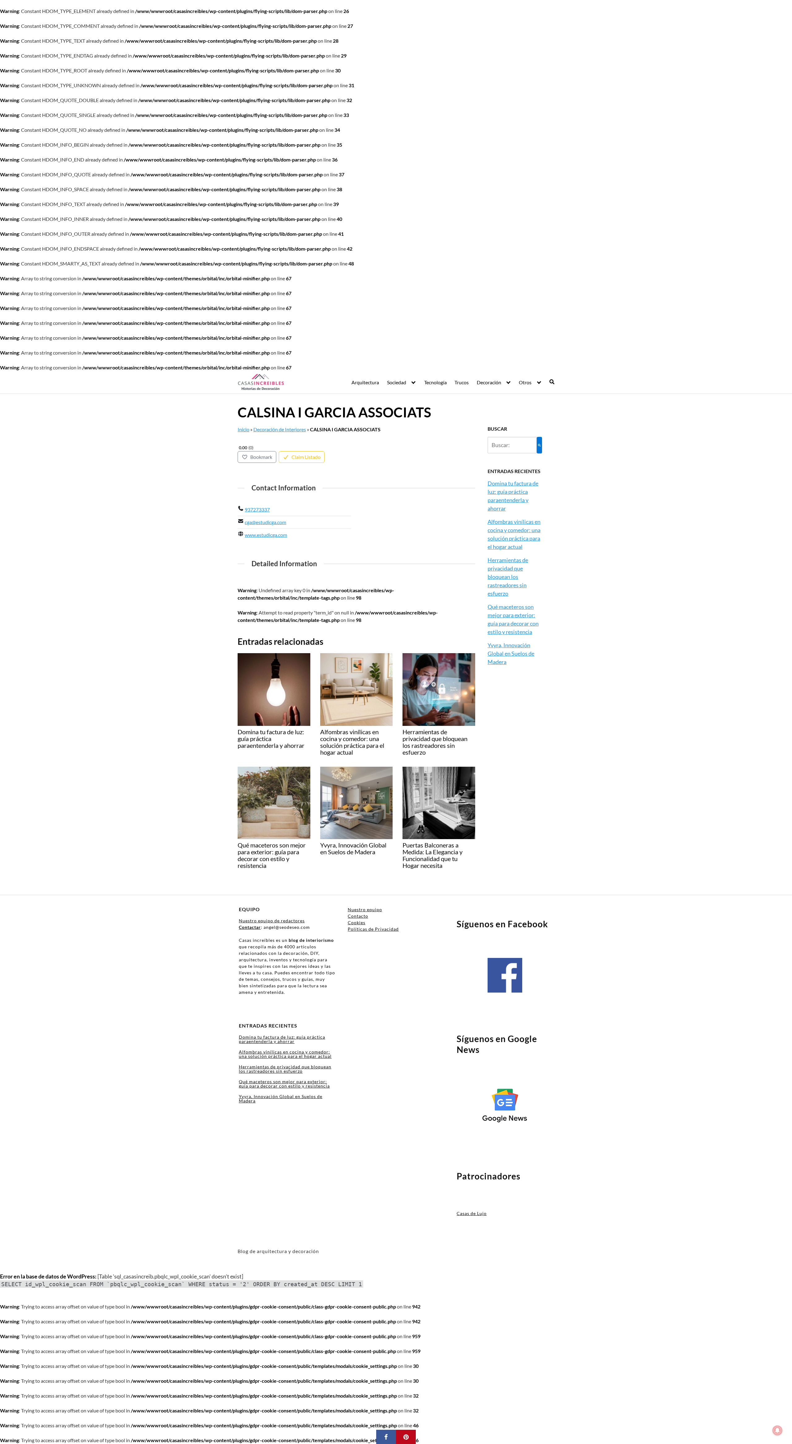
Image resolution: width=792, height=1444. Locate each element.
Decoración (489, 382)
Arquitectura (365, 382)
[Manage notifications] (777, 1430)
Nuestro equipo (365, 909)
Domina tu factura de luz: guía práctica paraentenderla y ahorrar (282, 1039)
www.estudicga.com (266, 535)
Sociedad (396, 382)
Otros (525, 382)
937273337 (257, 509)
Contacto (358, 916)
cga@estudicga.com (265, 522)
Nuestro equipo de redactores (272, 920)
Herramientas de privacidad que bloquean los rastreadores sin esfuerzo (508, 577)
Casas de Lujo (472, 1213)
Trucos (461, 382)
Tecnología (435, 382)
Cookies (356, 922)
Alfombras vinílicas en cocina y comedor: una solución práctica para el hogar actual (285, 1054)
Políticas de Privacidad (373, 929)
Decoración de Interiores (279, 429)
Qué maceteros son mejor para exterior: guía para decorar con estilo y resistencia (284, 1083)
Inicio (243, 429)
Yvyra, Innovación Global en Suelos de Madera (511, 653)
